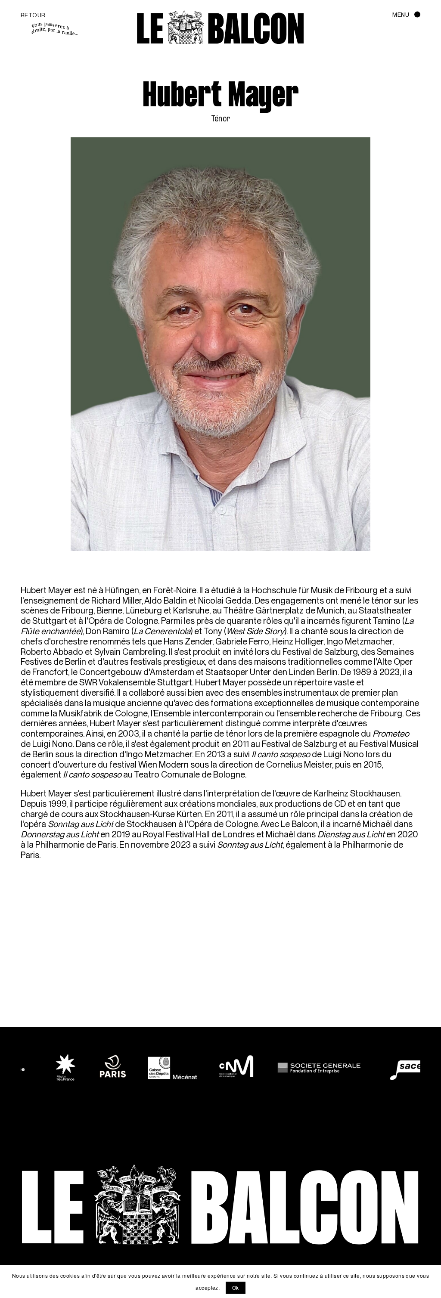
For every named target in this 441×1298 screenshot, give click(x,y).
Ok (235, 1287)
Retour (33, 15)
